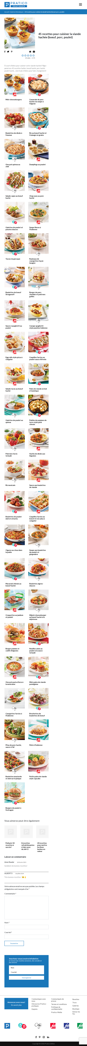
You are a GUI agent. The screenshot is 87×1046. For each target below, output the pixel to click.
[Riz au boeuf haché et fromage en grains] (38, 117)
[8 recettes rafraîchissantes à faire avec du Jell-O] (26, 831)
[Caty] (38, 1026)
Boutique (75, 1009)
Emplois (34, 1009)
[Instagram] (44, 1037)
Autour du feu (76, 1013)
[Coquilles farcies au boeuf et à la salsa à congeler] (38, 501)
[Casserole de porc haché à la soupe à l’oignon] (38, 84)
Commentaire (10, 893)
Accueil (6, 12)
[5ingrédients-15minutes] (22, 1026)
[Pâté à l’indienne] (38, 729)
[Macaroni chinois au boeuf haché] (14, 568)
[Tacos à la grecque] (14, 243)
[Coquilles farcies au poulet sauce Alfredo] (38, 342)
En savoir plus (16, 1003)
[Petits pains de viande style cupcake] (38, 761)
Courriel (8, 932)
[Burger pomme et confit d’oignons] (14, 633)
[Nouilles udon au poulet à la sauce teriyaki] (38, 633)
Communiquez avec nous (39, 1000)
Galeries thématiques (16, 12)
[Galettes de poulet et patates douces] (14, 212)
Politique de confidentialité (56, 1008)
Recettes (75, 999)
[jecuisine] (53, 1026)
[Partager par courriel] (34, 52)
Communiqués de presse (57, 1000)
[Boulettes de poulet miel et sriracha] (14, 501)
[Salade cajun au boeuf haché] (14, 180)
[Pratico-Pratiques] (15, 4)
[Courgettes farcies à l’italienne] (14, 698)
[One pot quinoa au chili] (14, 149)
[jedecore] (66, 1026)
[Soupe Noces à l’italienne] (38, 212)
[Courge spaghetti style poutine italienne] (38, 310)
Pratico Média (56, 1012)
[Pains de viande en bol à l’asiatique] (38, 373)
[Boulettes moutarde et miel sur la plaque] (14, 761)
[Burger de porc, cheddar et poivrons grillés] (38, 277)
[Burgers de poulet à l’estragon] (14, 792)
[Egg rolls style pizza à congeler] (14, 342)
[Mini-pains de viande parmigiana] (38, 667)
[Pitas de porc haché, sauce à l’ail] (14, 729)
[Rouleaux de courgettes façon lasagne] (38, 243)
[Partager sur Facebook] (4, 52)
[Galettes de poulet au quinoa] (14, 405)
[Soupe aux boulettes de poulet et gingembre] (38, 535)
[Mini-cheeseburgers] (14, 84)
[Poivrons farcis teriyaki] (14, 438)
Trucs (74, 1002)
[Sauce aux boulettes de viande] (38, 470)
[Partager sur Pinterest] (11, 52)
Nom (7, 922)
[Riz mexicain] (14, 470)
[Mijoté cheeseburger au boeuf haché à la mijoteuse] (38, 600)
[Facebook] (36, 1037)
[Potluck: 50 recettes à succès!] (10, 831)
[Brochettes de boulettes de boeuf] (38, 698)
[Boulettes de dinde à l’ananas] (14, 117)
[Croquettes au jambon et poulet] (14, 600)
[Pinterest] (39, 1037)
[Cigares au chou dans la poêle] (14, 535)
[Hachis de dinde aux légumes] (38, 438)
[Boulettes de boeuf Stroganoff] (14, 277)
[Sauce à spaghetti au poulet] (14, 310)
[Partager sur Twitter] (8, 52)
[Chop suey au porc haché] (38, 180)
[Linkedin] (48, 1037)
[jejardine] (80, 1026)
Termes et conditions (59, 1004)
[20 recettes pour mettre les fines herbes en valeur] (42, 831)
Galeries (75, 1006)
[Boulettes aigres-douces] (38, 568)
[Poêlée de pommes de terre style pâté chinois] (38, 405)
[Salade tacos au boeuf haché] (14, 373)
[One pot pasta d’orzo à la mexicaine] (14, 667)
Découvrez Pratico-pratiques (39, 1005)
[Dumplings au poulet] (38, 149)
